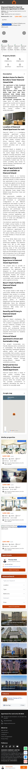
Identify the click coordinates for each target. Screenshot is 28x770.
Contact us (4, 734)
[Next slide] (24, 33)
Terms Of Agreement (6, 736)
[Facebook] (2, 746)
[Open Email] (25, 761)
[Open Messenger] (25, 757)
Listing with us (4, 732)
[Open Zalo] (25, 753)
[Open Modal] (23, 767)
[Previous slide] (4, 33)
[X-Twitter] (13, 746)
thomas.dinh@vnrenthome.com (12, 566)
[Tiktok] (10, 746)
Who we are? (4, 730)
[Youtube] (17, 746)
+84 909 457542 (8, 564)
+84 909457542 (8, 720)
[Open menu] (2, 2)
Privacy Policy (4, 738)
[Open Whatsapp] (25, 748)
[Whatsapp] (6, 746)
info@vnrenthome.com (9, 723)
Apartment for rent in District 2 (12, 14)
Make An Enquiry (14, 570)
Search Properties (14, 606)
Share (5, 19)
